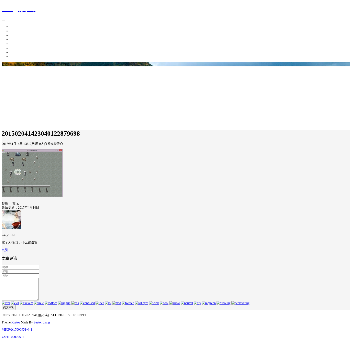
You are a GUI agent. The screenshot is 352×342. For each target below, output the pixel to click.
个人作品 (16, 48)
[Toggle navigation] (3, 20)
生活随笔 (16, 39)
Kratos (15, 322)
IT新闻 (14, 31)
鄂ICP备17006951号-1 (17, 329)
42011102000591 (13, 337)
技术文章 (16, 35)
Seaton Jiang (42, 322)
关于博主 (16, 56)
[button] (5, 250)
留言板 (15, 52)
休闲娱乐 (16, 43)
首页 (13, 26)
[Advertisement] (176, 96)
